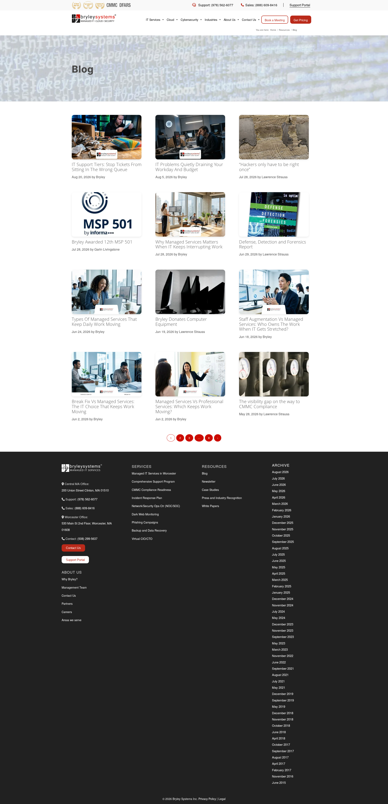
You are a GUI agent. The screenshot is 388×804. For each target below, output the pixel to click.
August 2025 (280, 548)
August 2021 (280, 675)
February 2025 (281, 586)
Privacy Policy (207, 799)
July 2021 (278, 681)
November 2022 (282, 656)
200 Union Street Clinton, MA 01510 (85, 490)
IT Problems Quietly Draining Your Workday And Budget (189, 167)
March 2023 (280, 649)
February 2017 (281, 770)
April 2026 (278, 497)
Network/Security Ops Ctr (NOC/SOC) (156, 506)
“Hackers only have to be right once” (269, 167)
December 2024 (282, 598)
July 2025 (278, 554)
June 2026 (279, 484)
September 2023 (283, 637)
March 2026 (280, 503)
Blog (205, 473)
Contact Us (249, 20)
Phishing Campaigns (145, 522)
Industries (211, 20)
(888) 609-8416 (85, 508)
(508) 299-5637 (87, 538)
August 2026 (280, 472)
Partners (67, 604)
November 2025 (282, 529)
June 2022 (279, 662)
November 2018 (282, 719)
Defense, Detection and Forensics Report (272, 244)
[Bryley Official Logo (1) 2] (102, 18)
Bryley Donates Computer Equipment (181, 321)
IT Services (153, 20)
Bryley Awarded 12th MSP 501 (102, 242)
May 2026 (278, 491)
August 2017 (280, 757)
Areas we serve (71, 620)
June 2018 (279, 732)
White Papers (210, 506)
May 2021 (278, 687)
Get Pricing (301, 20)
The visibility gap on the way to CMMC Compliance (269, 404)
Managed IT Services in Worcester (154, 473)
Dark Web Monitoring (145, 514)
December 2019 (282, 694)
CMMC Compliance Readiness (151, 490)
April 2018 (278, 738)
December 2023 (282, 624)
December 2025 (282, 522)
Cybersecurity (189, 20)
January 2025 (281, 592)
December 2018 (282, 713)
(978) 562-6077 (87, 499)
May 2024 (278, 617)
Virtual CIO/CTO (142, 539)
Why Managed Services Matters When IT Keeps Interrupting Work (188, 244)
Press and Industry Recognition (222, 498)
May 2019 (278, 706)
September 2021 (283, 668)
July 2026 (278, 478)
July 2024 (278, 611)
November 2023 (282, 630)
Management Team (74, 587)
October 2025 (281, 535)
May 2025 (278, 567)
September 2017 (283, 751)
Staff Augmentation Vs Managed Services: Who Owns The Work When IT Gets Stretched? (271, 324)
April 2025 (278, 573)
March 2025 (280, 579)
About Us (229, 20)
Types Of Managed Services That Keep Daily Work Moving (104, 321)
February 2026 (281, 510)
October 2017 (281, 744)
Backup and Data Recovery (149, 530)
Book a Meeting (275, 20)
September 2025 (283, 541)
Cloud (170, 20)
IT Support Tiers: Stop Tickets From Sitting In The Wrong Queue (106, 167)
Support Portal (300, 5)
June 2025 (279, 560)
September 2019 (283, 700)
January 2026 (281, 516)
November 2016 (282, 776)
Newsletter (208, 481)
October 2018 (281, 725)
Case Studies (210, 490)
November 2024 (282, 605)
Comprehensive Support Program (153, 481)
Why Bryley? (70, 579)
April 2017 (278, 763)
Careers (67, 612)
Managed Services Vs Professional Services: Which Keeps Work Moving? (189, 406)
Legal (222, 799)
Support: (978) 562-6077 (215, 5)
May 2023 (278, 643)
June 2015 (279, 782)
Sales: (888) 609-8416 (261, 5)
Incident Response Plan (147, 498)
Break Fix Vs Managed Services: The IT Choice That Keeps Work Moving (103, 406)
